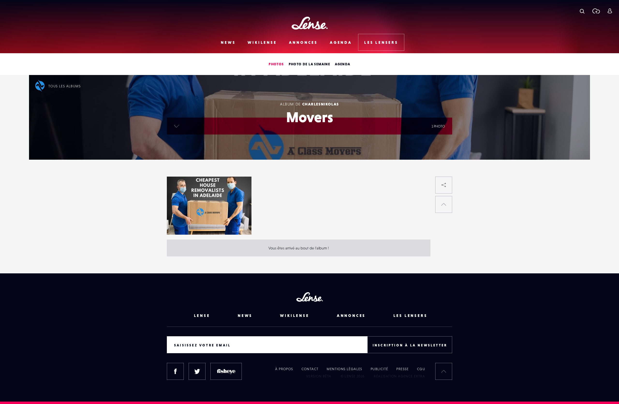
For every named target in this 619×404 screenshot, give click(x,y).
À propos (284, 369)
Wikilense (262, 42)
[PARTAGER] (443, 185)
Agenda (341, 42)
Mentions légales (344, 369)
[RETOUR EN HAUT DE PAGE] (443, 204)
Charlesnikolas (320, 104)
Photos (276, 64)
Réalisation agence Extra (399, 376)
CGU (421, 369)
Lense (202, 315)
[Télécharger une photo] (596, 10)
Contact (310, 369)
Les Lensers (381, 42)
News (228, 42)
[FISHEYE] (226, 371)
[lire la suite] (176, 126)
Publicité (379, 369)
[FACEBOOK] (175, 371)
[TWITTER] (197, 371)
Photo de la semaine (309, 64)
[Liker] (240, 189)
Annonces (303, 42)
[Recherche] (582, 10)
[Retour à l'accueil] (310, 23)
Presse (402, 369)
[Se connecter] (610, 10)
